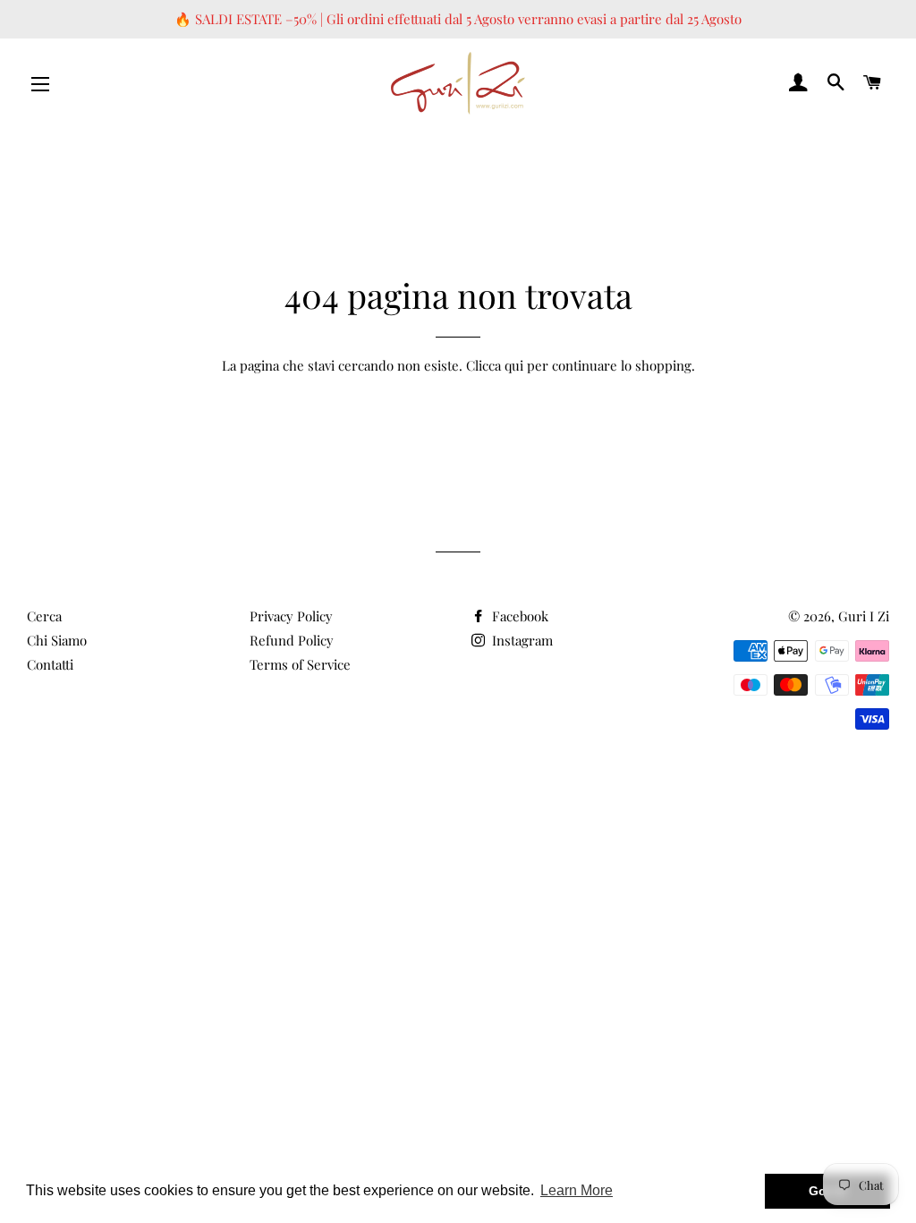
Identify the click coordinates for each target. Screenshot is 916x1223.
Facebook (518, 616)
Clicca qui (494, 365)
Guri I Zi (863, 616)
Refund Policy (292, 640)
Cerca (44, 616)
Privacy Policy (291, 616)
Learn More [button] (576, 1190)
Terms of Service (300, 664)
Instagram (520, 640)
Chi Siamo (57, 640)
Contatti (50, 664)
